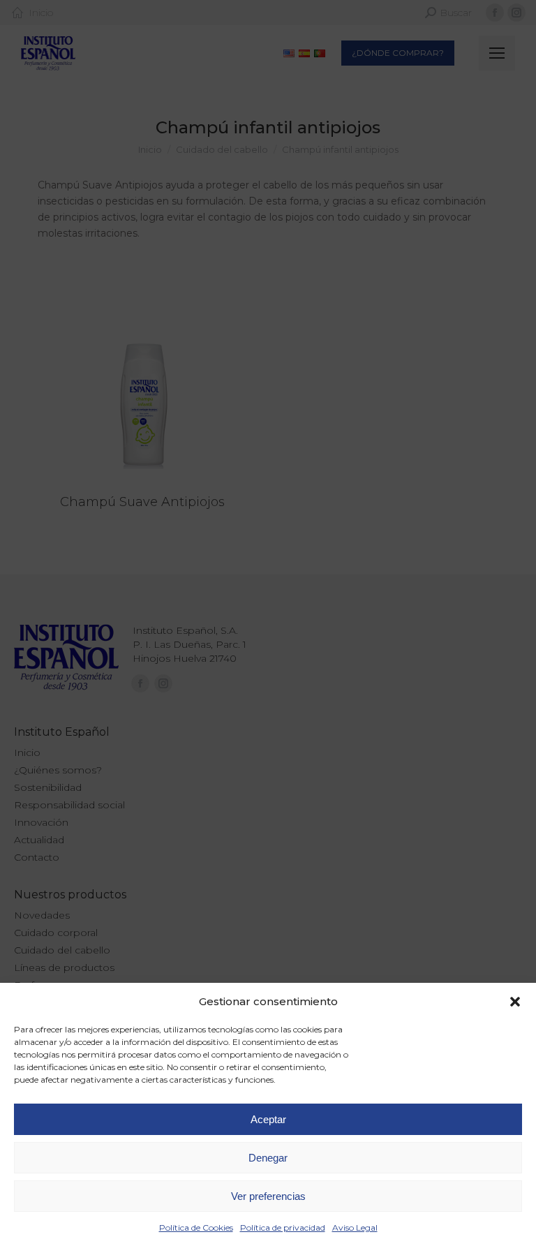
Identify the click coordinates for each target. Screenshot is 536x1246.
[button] (515, 1002)
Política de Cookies (196, 1227)
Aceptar (268, 1119)
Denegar (268, 1158)
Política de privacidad (282, 1227)
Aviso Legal (355, 1227)
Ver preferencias (268, 1196)
